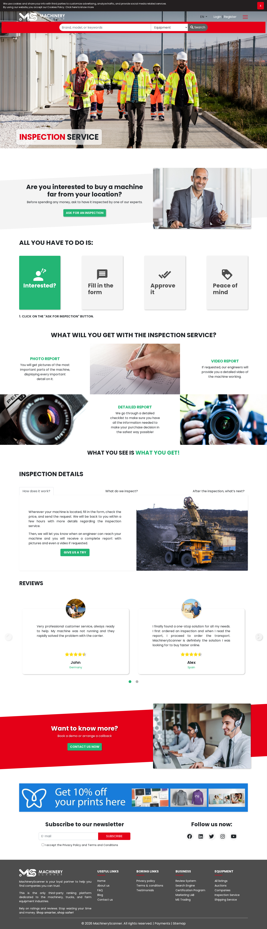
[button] (130, 681)
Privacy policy (145, 881)
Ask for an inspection (84, 213)
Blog (100, 895)
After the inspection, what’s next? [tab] (219, 491)
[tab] (39, 283)
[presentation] (8, 637)
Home (101, 881)
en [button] (202, 16)
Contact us (105, 900)
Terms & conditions (149, 886)
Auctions (221, 886)
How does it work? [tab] (36, 491)
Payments (163, 923)
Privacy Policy (72, 845)
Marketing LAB (185, 895)
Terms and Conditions (103, 845)
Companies (222, 890)
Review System (186, 881)
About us (103, 886)
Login (217, 16)
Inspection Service (227, 895)
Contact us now (84, 746)
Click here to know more (79, 7)
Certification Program (190, 890)
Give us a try (75, 552)
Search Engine (185, 886)
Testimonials (145, 890)
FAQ (100, 890)
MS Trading (183, 900)
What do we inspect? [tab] (121, 491)
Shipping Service (226, 900)
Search (199, 27)
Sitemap (179, 923)
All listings (221, 881)
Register (230, 16)
